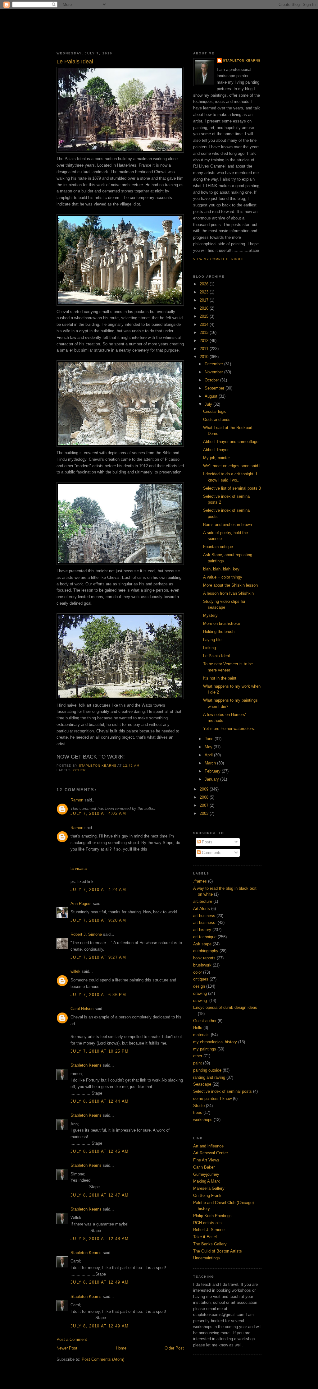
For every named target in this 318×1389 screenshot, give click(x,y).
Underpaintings (206, 1258)
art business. (204, 922)
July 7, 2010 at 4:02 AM (98, 813)
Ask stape (202, 944)
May (209, 747)
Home (121, 1348)
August (212, 396)
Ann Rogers (81, 903)
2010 (205, 356)
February (213, 771)
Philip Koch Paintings (212, 1215)
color (197, 972)
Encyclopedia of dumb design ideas (225, 1007)
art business (204, 915)
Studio (199, 1105)
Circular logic (214, 411)
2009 (205, 789)
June (210, 738)
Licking (209, 647)
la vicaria (78, 868)
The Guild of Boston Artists (217, 1251)
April (209, 755)
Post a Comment (72, 1339)
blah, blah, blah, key (221, 569)
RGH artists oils (207, 1223)
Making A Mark (206, 1181)
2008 (205, 797)
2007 (205, 805)
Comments (211, 852)
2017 (205, 300)
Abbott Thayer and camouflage (230, 441)
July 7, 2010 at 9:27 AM (98, 957)
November (214, 372)
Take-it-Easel (205, 1236)
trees (197, 1112)
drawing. (200, 1000)
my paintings (204, 1049)
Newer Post (67, 1348)
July (209, 404)
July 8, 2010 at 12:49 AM (99, 1282)
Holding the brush (218, 631)
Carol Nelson (81, 1008)
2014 (205, 324)
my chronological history (215, 1042)
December (214, 364)
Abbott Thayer (216, 449)
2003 (205, 813)
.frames (200, 881)
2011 (205, 348)
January (212, 779)
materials (201, 1034)
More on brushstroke (221, 623)
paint (197, 1063)
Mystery (210, 615)
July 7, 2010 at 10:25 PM (99, 1051)
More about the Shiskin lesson (230, 585)
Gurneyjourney (206, 1174)
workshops (202, 1119)
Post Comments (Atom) (103, 1359)
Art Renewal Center (210, 1153)
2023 (205, 292)
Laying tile (212, 639)
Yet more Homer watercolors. (229, 728)
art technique (204, 936)
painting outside (207, 1070)
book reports (204, 958)
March (211, 763)
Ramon (76, 800)
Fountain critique (218, 546)
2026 (205, 284)
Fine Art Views (206, 1160)
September (215, 388)
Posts (206, 842)
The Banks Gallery (210, 1244)
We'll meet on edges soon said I (232, 466)
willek (75, 971)
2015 (205, 316)
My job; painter (216, 457)
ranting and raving (209, 1077)
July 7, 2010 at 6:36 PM (98, 994)
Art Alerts (201, 908)
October (212, 380)
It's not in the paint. (220, 678)
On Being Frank (207, 1195)
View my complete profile (220, 259)
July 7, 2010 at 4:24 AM (98, 889)
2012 (205, 340)
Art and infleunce (208, 1146)
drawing (200, 993)
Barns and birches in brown (227, 524)
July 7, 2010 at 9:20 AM (98, 920)
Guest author (204, 1020)
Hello (197, 1027)
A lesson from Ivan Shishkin (228, 593)
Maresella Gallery (209, 1188)
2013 (205, 332)
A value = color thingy (222, 577)
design (199, 986)
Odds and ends (216, 419)
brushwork (202, 965)
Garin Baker (204, 1167)
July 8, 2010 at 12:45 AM (99, 1151)
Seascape (202, 1084)
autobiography (205, 950)
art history (202, 929)
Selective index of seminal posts (222, 1091)
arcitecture (202, 901)
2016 (205, 308)
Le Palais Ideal (216, 655)
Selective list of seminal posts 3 (232, 488)
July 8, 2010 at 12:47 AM (99, 1195)
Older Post (174, 1348)
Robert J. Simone (86, 934)
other (79, 770)
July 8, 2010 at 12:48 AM (99, 1238)
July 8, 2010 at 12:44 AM (99, 1101)
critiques (200, 979)
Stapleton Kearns (86, 1065)
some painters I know (212, 1098)
